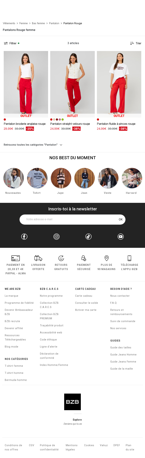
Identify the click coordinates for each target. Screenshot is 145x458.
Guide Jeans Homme (123, 354)
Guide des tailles (120, 347)
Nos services (118, 328)
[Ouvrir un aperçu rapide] (44, 55)
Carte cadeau (83, 295)
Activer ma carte (86, 310)
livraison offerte (38, 267)
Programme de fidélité (19, 302)
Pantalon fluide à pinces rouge (116, 123)
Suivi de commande (122, 321)
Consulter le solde (86, 302)
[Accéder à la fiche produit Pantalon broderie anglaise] (26, 84)
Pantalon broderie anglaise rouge (25, 123)
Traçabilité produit (51, 325)
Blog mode (11, 346)
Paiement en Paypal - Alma (15, 269)
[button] (44, 55)
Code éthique (48, 339)
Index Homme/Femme (54, 365)
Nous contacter (120, 295)
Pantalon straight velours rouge (70, 123)
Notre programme (51, 295)
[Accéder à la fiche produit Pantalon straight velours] (72, 84)
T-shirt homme (14, 373)
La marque (11, 295)
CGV (31, 445)
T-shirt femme (14, 365)
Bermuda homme (16, 380)
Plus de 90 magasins (106, 267)
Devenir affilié (14, 328)
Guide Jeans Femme (123, 361)
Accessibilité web (51, 332)
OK (121, 219)
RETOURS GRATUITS (61, 267)
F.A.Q (113, 302)
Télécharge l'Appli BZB (129, 267)
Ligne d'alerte (48, 346)
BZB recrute (12, 321)
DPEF (117, 445)
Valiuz (104, 445)
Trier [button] (138, 43)
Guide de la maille (121, 368)
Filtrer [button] (12, 43)
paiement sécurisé (84, 267)
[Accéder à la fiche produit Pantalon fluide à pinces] (119, 84)
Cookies (89, 445)
